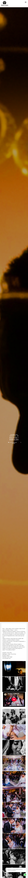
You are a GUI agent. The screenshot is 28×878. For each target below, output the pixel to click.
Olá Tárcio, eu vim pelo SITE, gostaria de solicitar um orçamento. (14, 870)
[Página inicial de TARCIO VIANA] (4, 3)
